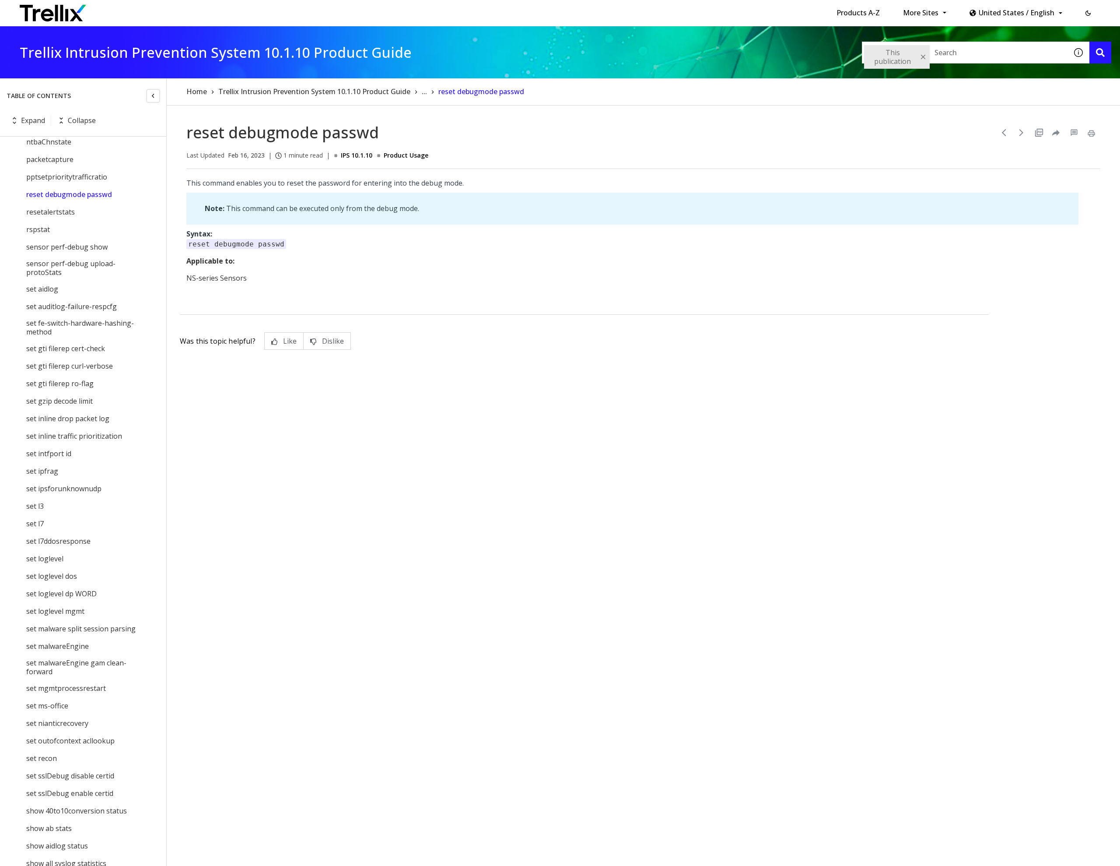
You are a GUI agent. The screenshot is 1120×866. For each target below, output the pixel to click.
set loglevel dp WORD (61, 593)
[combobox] (965, 52)
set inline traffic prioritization (74, 436)
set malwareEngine (57, 646)
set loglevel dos (51, 576)
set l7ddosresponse (58, 541)
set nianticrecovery (57, 723)
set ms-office (47, 706)
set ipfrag (42, 471)
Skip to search (211, 10)
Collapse (82, 120)
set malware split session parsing (81, 629)
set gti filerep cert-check (65, 348)
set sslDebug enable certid (69, 793)
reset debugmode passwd (69, 194)
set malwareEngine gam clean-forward (76, 667)
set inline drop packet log (67, 418)
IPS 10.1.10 (356, 155)
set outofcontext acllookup (70, 741)
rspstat (38, 229)
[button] (1088, 13)
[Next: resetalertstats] (1021, 132)
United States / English (1016, 13)
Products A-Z (858, 13)
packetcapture (50, 159)
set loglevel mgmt (55, 611)
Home (196, 91)
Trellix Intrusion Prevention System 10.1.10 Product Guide (314, 91)
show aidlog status (57, 846)
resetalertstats (50, 212)
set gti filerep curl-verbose (69, 366)
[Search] (1100, 52)
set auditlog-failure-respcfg (71, 306)
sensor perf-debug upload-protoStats (71, 268)
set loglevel (44, 558)
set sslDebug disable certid (70, 776)
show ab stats (49, 828)
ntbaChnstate (48, 142)
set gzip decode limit (59, 401)
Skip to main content (144, 10)
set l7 (35, 523)
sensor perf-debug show (67, 247)
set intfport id (48, 453)
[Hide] (153, 95)
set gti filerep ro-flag (60, 383)
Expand (33, 120)
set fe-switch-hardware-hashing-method (80, 327)
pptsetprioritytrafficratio (66, 177)
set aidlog (42, 289)
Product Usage (406, 155)
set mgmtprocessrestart (66, 688)
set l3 (35, 506)
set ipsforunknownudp (64, 488)
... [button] (424, 91)
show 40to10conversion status (76, 811)
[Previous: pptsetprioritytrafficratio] (1004, 132)
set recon (41, 758)
